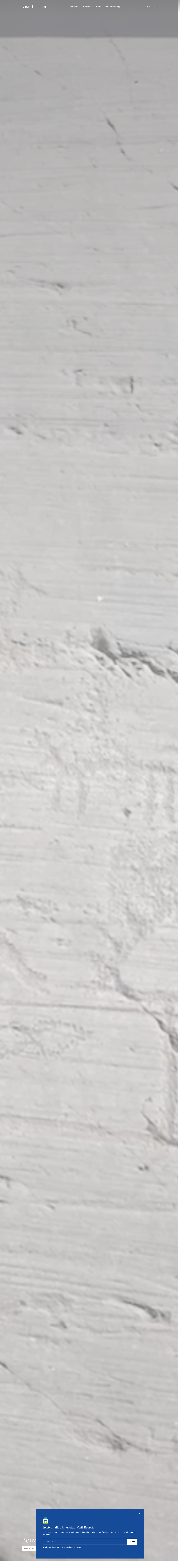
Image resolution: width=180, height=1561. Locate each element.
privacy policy (76, 1547)
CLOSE (139, 1514)
